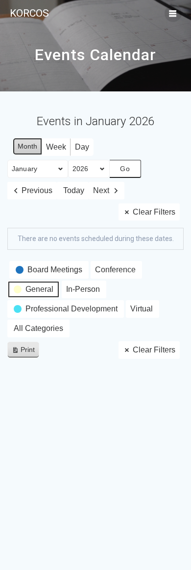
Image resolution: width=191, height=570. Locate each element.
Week (56, 147)
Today (73, 190)
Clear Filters (154, 212)
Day (82, 147)
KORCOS (29, 13)
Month (27, 146)
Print (23, 352)
